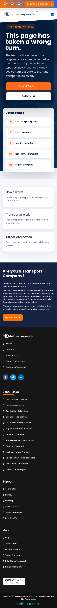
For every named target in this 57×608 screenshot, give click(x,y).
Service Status (12, 506)
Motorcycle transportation (18, 422)
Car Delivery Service (14, 405)
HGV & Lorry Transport (15, 561)
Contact (9, 349)
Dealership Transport (15, 367)
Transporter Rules (13, 512)
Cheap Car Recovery (15, 361)
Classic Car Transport (16, 469)
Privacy (8, 495)
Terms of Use (11, 489)
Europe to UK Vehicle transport (20, 458)
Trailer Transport (13, 555)
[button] (39, 4)
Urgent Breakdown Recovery (18, 428)
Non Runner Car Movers (16, 463)
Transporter (11, 543)
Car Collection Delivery (16, 417)
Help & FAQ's (11, 518)
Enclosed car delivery (15, 434)
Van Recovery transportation (19, 440)
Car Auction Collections (16, 411)
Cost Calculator (13, 549)
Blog (7, 537)
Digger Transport (13, 567)
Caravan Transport (14, 446)
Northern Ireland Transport (18, 452)
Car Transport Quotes (16, 399)
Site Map (9, 500)
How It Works (11, 355)
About (8, 343)
